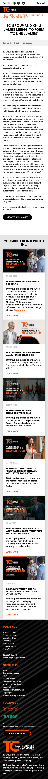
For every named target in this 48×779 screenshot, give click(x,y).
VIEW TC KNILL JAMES (17, 217)
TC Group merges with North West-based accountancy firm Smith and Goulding (24, 526)
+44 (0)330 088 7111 (4, 3)
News (11, 15)
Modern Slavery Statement (14, 695)
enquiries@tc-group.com (9, 3)
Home (5, 15)
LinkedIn (14, 3)
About (5, 670)
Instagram (18, 3)
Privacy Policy (9, 678)
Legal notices (8, 687)
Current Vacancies (11, 673)
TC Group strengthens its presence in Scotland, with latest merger (24, 587)
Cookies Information (12, 681)
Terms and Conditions (13, 684)
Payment (41, 3)
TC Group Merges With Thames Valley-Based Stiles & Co (24, 349)
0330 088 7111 (11, 655)
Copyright (7, 692)
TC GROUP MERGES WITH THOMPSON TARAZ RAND (24, 407)
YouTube (23, 3)
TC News (18, 15)
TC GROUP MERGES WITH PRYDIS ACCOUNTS (24, 284)
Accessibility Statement (13, 690)
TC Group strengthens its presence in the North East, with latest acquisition (24, 466)
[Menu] (43, 9)
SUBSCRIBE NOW (17, 733)
